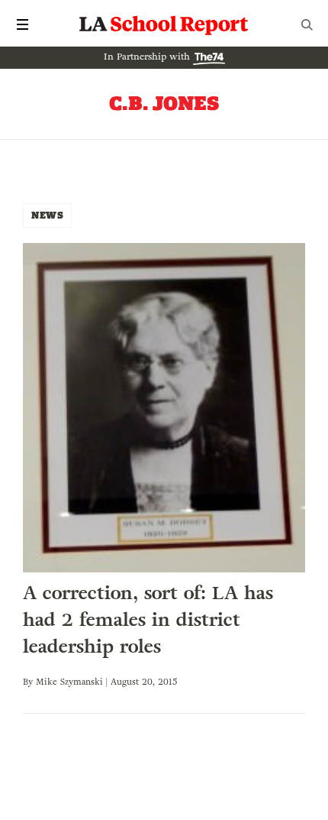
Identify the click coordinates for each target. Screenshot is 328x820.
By (29, 682)
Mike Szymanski (69, 682)
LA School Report (164, 24)
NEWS (47, 215)
